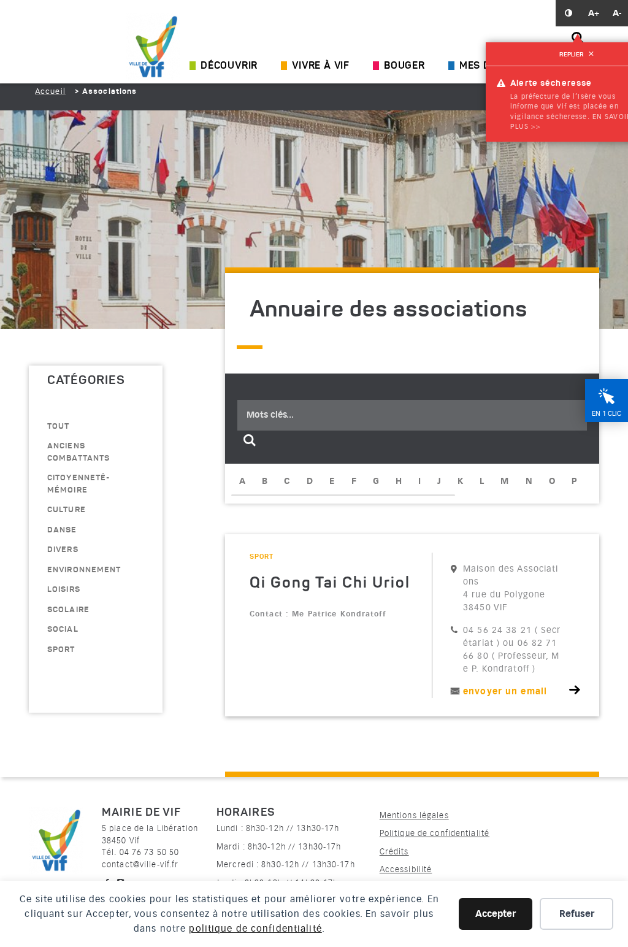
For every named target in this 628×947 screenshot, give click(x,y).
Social (62, 630)
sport (61, 650)
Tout (58, 427)
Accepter (495, 913)
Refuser (576, 913)
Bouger (404, 66)
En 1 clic (606, 414)
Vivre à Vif (321, 66)
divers (62, 550)
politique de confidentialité (255, 928)
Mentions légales (414, 815)
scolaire (68, 610)
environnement (84, 570)
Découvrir (229, 66)
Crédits (394, 851)
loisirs (63, 590)
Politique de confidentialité (434, 833)
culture (66, 510)
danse (62, 530)
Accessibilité (406, 869)
